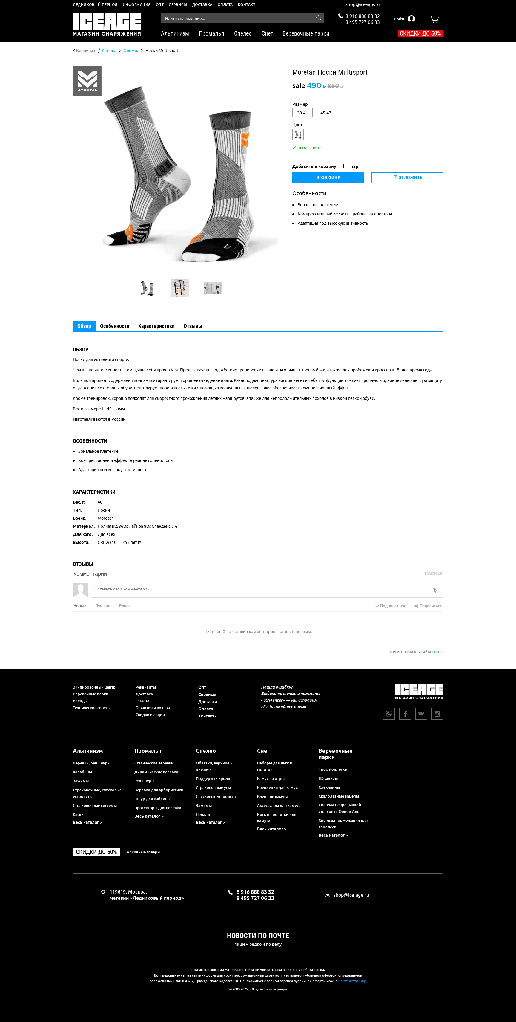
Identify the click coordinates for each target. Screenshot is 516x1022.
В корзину (328, 177)
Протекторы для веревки (157, 808)
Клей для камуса (272, 796)
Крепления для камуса (278, 787)
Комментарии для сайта (416, 652)
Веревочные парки (90, 694)
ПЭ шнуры (328, 778)
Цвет (297, 124)
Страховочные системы (95, 805)
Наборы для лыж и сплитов (274, 766)
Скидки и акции (150, 714)
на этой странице (353, 981)
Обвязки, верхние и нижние (214, 766)
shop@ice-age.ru (362, 4)
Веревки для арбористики (158, 790)
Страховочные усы (213, 787)
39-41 (302, 112)
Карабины (82, 772)
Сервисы (178, 5)
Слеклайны (329, 787)
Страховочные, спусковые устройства (97, 793)
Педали (203, 814)
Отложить (410, 177)
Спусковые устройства (217, 796)
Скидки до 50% (420, 33)
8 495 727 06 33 (362, 21)
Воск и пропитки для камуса (276, 817)
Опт (160, 5)
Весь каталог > (87, 822)
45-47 (325, 112)
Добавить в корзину (314, 166)
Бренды (80, 701)
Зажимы (81, 781)
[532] (298, 134)
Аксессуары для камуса (279, 805)
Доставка (202, 5)
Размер (300, 104)
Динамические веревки (156, 772)
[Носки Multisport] (147, 288)
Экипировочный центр (94, 687)
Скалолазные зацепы (339, 796)
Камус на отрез (271, 778)
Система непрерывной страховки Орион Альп (340, 808)
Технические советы (91, 708)
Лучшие (102, 605)
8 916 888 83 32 (362, 16)
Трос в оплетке (333, 769)
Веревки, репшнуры (91, 763)
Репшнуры (144, 781)
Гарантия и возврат (154, 708)
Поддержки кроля (213, 778)
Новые (79, 605)
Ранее (124, 605)
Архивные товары (143, 852)
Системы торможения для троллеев (343, 823)
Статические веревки (153, 763)
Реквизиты (146, 687)
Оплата (225, 5)
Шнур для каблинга (152, 799)
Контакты (248, 5)
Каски (78, 814)
